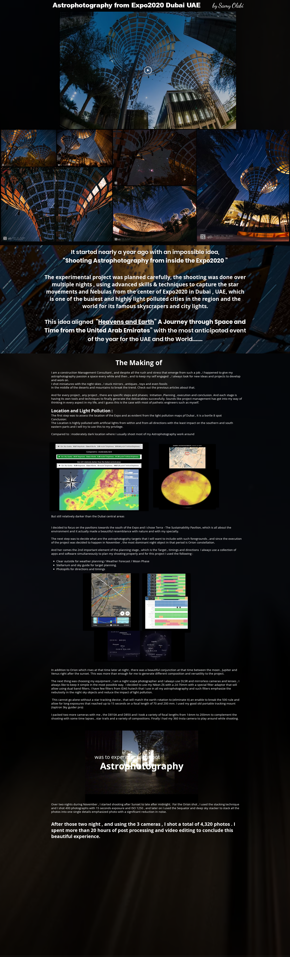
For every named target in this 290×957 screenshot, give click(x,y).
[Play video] (148, 70)
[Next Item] (284, 185)
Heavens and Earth (126, 322)
